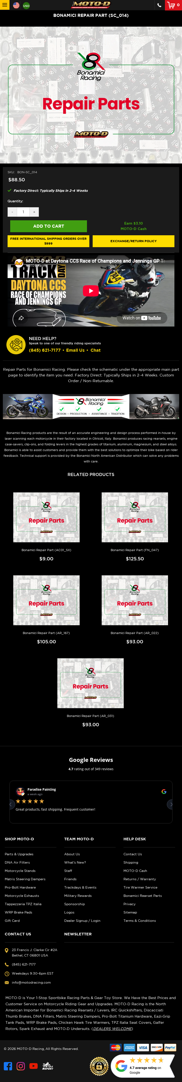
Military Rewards (78, 896)
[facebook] (8, 1066)
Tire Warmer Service (140, 887)
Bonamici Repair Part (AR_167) (46, 633)
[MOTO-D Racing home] (91, 4)
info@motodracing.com (31, 982)
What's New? (75, 862)
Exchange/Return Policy (133, 241)
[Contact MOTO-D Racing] (159, 5)
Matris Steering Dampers (25, 879)
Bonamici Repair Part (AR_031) (90, 716)
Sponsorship (74, 904)
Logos (69, 912)
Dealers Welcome (112, 1029)
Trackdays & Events (80, 887)
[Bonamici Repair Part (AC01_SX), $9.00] (46, 517)
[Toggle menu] (4, 5)
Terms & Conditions (139, 921)
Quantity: (15, 201)
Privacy (129, 904)
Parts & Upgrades (19, 854)
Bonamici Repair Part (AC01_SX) (46, 550)
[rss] (48, 1066)
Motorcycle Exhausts (22, 896)
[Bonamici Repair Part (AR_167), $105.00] (46, 600)
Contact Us (132, 854)
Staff (68, 871)
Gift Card (12, 921)
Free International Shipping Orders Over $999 (48, 241)
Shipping (130, 862)
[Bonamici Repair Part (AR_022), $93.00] (134, 600)
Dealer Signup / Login (82, 921)
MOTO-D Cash (135, 871)
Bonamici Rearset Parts (142, 896)
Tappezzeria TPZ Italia (23, 904)
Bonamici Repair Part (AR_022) (135, 633)
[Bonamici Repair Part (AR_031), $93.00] (90, 683)
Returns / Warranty (139, 879)
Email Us (75, 350)
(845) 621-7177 (45, 350)
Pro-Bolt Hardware (20, 887)
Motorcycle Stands (20, 871)
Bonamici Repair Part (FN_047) (135, 550)
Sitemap (130, 912)
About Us (72, 854)
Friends (70, 879)
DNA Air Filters (17, 862)
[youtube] (33, 1066)
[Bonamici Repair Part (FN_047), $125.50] (134, 517)
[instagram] (21, 1066)
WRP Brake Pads (18, 912)
